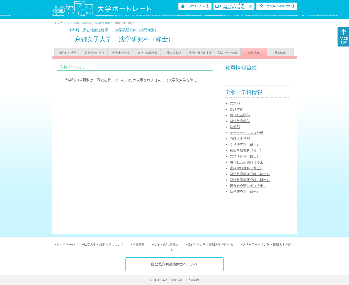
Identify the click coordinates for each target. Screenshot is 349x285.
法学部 (235, 127)
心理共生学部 (240, 139)
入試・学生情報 (227, 52)
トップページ (62, 23)
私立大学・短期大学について (104, 244)
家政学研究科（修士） (246, 150)
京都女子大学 (102, 23)
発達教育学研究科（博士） (250, 180)
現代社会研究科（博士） (248, 186)
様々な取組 (174, 52)
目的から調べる (82, 23)
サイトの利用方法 (166, 244)
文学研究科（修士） (245, 144)
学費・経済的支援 (200, 52)
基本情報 (280, 52)
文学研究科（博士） (245, 156)
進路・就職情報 (147, 52)
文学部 (235, 103)
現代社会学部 (240, 115)
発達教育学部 (240, 121)
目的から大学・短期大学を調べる (210, 244)
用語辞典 (139, 244)
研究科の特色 (67, 52)
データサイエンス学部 (246, 133)
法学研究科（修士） (245, 192)
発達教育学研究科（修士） (250, 174)
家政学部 (236, 109)
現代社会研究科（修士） (248, 162)
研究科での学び (94, 52)
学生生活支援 (120, 52)
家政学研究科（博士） (246, 168)
